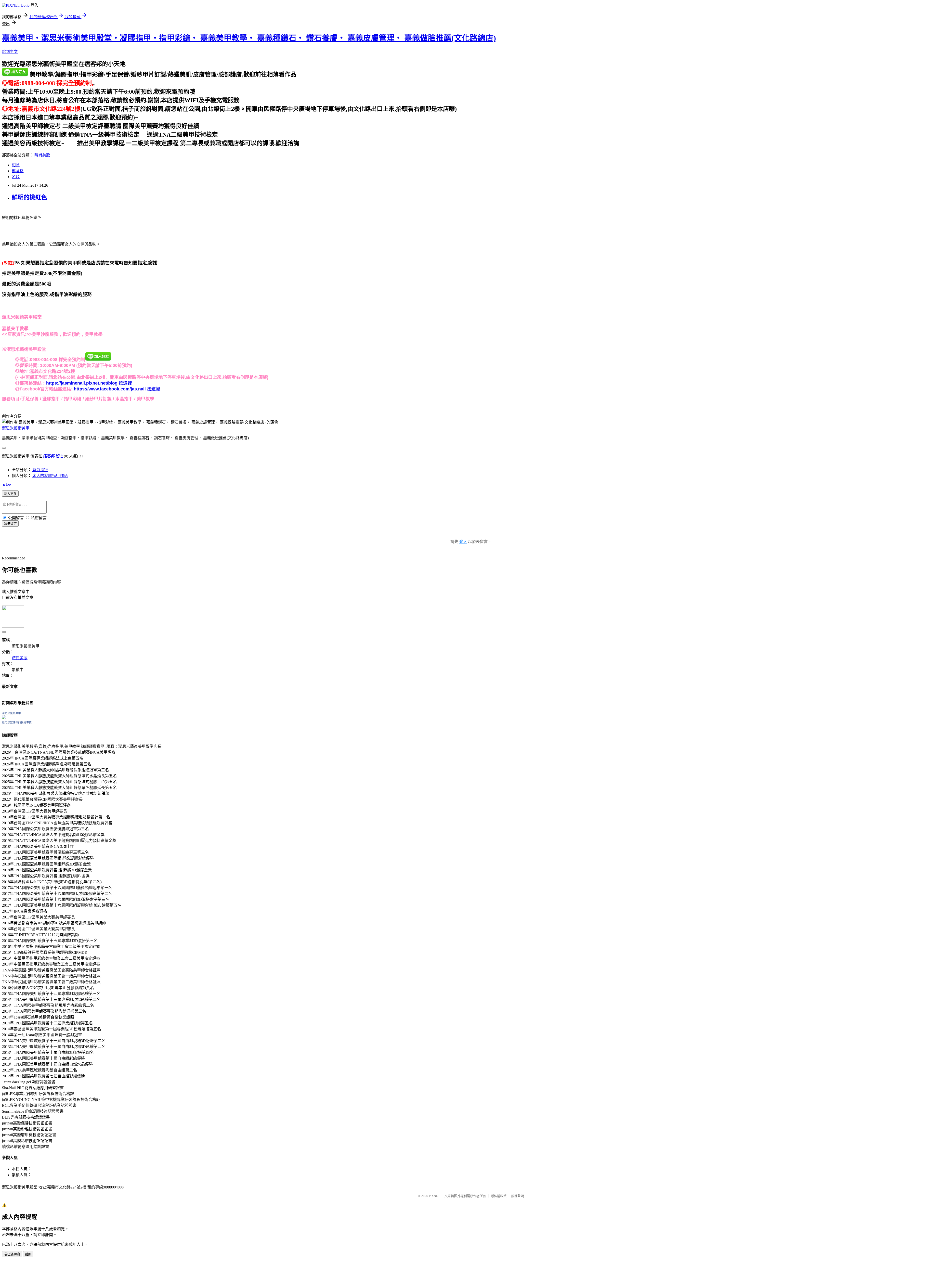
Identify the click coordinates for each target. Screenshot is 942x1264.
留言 (60, 456)
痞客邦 (49, 456)
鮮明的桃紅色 (29, 197)
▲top (6, 484)
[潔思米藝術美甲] (4, 718)
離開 (28, 1254)
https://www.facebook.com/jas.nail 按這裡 (117, 389)
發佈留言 (10, 524)
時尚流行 (40, 470)
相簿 (16, 165)
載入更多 (10, 494)
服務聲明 (517, 1196)
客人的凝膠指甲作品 (50, 476)
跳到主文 (10, 52)
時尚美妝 (42, 155)
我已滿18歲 (12, 1254)
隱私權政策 (499, 1196)
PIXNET (434, 1196)
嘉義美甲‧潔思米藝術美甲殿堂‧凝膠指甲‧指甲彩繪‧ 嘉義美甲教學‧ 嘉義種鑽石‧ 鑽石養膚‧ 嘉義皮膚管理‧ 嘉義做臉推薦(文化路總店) (249, 38)
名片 (16, 177)
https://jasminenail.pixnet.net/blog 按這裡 (89, 383)
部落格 (18, 171)
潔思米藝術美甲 (15, 428)
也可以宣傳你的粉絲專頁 (17, 722)
